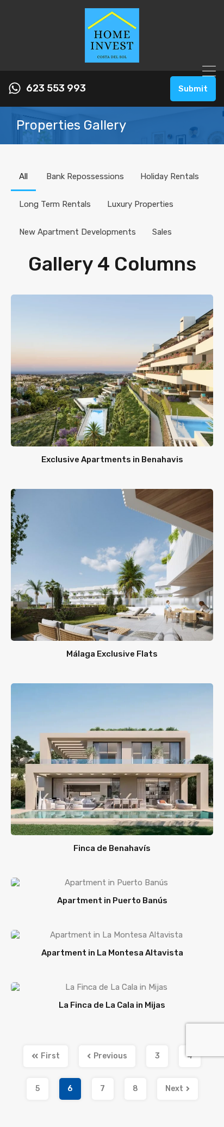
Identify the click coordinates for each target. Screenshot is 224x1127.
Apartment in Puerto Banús (112, 900)
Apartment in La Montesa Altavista (112, 953)
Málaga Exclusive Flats (112, 654)
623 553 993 (56, 88)
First (50, 1056)
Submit (193, 89)
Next (174, 1088)
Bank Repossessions (85, 176)
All (23, 176)
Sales (162, 232)
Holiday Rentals (169, 176)
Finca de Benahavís (112, 848)
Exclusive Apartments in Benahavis (112, 459)
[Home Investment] (112, 58)
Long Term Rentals (55, 204)
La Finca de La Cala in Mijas (112, 1005)
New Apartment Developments (77, 232)
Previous (110, 1056)
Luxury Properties (140, 204)
